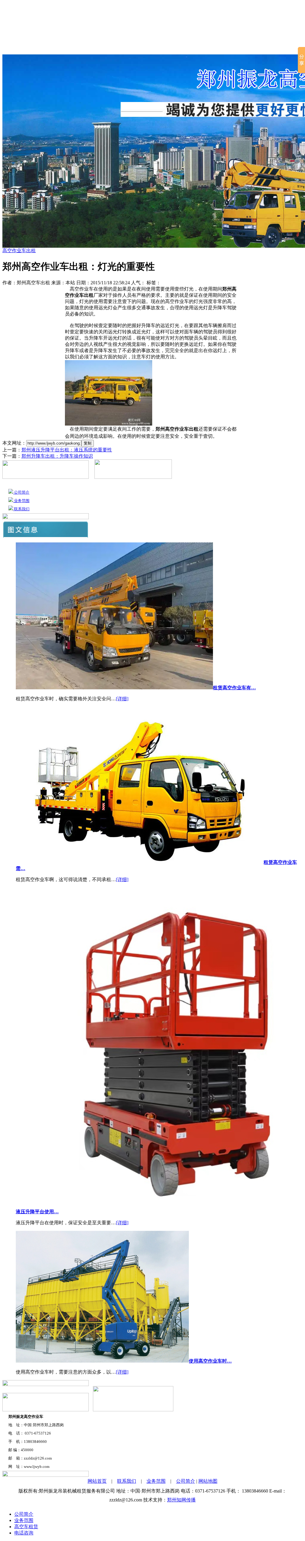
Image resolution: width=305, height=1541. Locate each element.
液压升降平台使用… (37, 1211)
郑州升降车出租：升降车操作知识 (57, 456)
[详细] (122, 698)
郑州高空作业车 (169, 47)
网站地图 (207, 1481)
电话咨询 (23, 1532)
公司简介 (44, 47)
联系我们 (280, 47)
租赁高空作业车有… (234, 687)
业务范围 (250, 47)
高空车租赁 (76, 47)
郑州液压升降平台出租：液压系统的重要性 (66, 449)
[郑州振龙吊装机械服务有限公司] (152, 18)
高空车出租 (216, 47)
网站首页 (14, 47)
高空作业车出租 (117, 47)
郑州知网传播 (181, 1499)
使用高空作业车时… (210, 1360)
